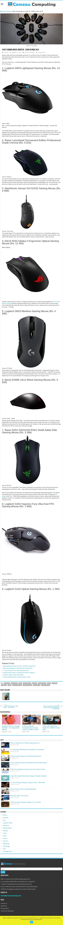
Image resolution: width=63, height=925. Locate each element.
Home (3, 11)
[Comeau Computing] (31, 4)
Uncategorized (7, 851)
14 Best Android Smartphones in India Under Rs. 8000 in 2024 (30, 727)
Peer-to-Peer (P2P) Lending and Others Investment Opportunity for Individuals (51, 706)
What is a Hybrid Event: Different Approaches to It (25, 743)
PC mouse (4, 685)
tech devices (37, 685)
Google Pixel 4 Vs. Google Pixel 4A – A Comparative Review (11, 727)
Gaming (8, 11)
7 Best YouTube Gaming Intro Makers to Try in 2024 (25, 802)
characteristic (27, 683)
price (9, 685)
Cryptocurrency (7, 823)
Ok (31, 922)
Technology (32, 52)
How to (5, 838)
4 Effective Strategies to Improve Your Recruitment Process (27, 769)
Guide (5, 833)
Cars (4, 820)
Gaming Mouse (42, 683)
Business (5, 817)
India (49, 683)
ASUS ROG (7, 683)
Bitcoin (5, 815)
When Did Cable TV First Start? (19, 795)
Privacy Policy (5, 908)
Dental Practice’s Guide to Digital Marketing (23, 789)
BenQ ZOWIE (14, 683)
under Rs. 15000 (45, 685)
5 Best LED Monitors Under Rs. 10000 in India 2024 (51, 727)
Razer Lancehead (17, 685)
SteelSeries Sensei (28, 685)
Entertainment (7, 828)
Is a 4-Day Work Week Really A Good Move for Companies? (27, 749)
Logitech (55, 683)
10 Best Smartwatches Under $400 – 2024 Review (11, 706)
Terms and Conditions (7, 911)
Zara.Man (5, 52)
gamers (34, 683)
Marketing (6, 843)
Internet (5, 841)
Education (6, 825)
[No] (61, 920)
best (20, 683)
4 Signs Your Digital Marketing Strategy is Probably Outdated (28, 776)
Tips (4, 849)
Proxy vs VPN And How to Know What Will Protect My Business (28, 763)
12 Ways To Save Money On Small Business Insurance (25, 756)
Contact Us (4, 903)
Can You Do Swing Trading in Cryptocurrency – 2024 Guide (27, 782)
